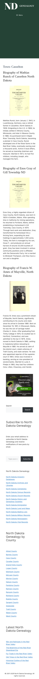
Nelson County (12, 582)
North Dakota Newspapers (16, 519)
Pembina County (12, 585)
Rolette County (12, 599)
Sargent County (12, 602)
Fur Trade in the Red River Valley (19, 654)
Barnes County (12, 555)
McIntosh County (13, 572)
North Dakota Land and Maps (18, 508)
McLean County (12, 575)
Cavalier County (12, 561)
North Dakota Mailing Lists (16, 512)
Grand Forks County (14, 565)
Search (9, 406)
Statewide (10, 606)
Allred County (11, 551)
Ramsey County (12, 589)
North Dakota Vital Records (17, 522)
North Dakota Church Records (18, 496)
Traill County (11, 609)
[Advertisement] (19, 38)
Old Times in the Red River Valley (19, 657)
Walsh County (11, 613)
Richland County (12, 596)
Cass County (11, 558)
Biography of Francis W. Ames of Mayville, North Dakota (18, 271)
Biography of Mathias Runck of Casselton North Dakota (18, 76)
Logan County (11, 568)
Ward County (11, 616)
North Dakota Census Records (18, 492)
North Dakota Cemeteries (16, 489)
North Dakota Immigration (16, 505)
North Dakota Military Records (18, 515)
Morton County (12, 579)
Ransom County (12, 592)
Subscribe (27, 459)
